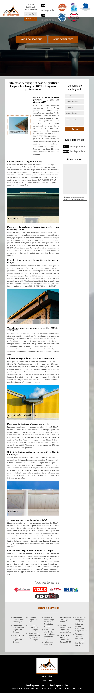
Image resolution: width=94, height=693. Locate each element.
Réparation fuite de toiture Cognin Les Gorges (18, 628)
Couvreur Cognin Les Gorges (33, 619)
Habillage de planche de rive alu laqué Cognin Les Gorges (49, 634)
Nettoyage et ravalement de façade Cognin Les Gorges (34, 636)
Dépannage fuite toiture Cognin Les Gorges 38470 (65, 638)
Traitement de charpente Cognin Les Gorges (18, 638)
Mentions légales (51, 689)
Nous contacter (63, 39)
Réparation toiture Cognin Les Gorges (18, 619)
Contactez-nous (74, 689)
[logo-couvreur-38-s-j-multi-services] (11, 11)
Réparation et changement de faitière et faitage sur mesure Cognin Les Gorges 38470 (81, 624)
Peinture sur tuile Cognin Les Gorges (33, 627)
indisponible (48, 10)
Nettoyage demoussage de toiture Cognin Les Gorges (49, 621)
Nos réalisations (31, 39)
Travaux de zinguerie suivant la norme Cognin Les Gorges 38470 (80, 639)
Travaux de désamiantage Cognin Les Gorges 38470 (65, 628)
